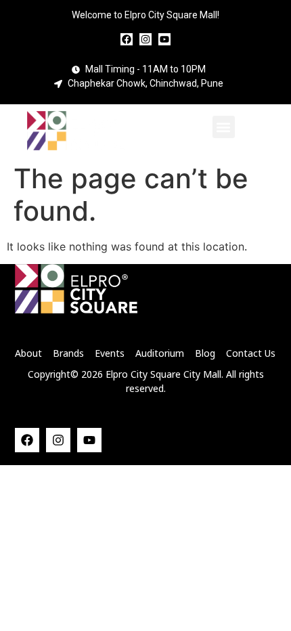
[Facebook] (126, 39)
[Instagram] (145, 39)
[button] (223, 127)
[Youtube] (164, 39)
